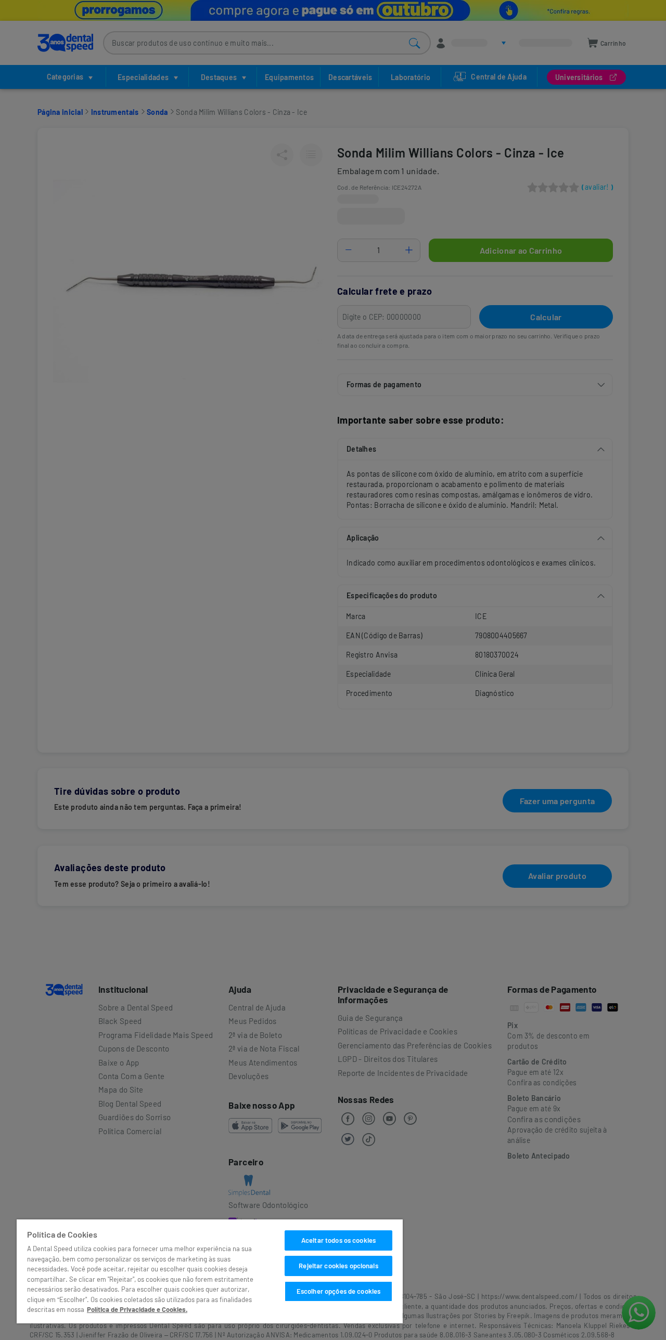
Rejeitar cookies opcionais (338, 1266)
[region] (210, 1271)
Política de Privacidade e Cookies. (137, 1309)
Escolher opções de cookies (338, 1291)
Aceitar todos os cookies (338, 1240)
